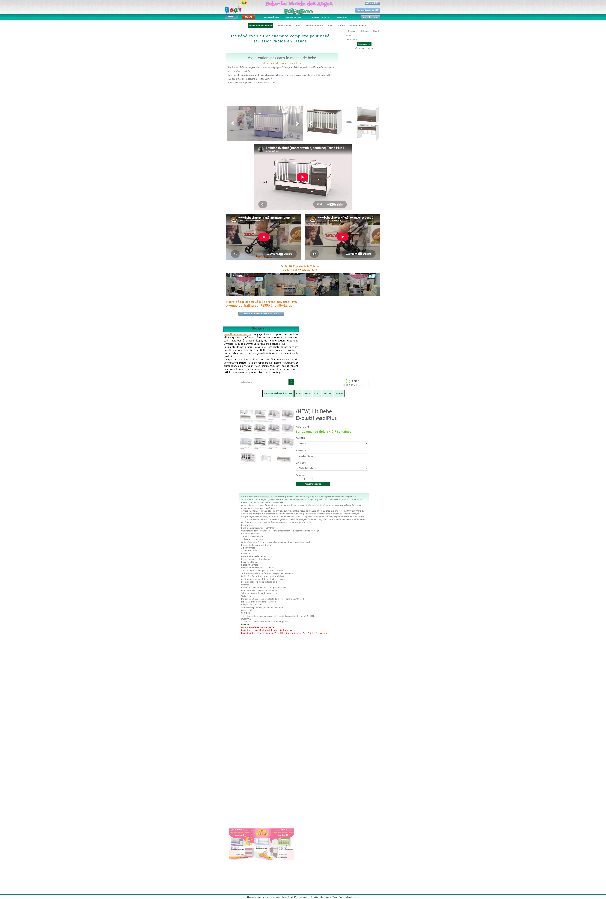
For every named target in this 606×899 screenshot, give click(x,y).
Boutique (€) (341, 17)
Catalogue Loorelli (314, 25)
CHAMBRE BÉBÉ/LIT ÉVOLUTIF (278, 393)
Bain (298, 25)
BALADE (339, 393)
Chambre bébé (284, 25)
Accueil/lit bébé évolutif (260, 25)
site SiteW (288, 897)
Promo (341, 25)
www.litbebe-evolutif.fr (237, 334)
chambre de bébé (316, 505)
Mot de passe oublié (364, 48)
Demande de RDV (357, 25)
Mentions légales (271, 17)
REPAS (307, 393)
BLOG (330, 25)
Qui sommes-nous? (295, 17)
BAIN (298, 393)
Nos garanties (262, 328)
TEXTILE (327, 393)
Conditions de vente (320, 17)
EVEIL (317, 393)
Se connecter (364, 44)
